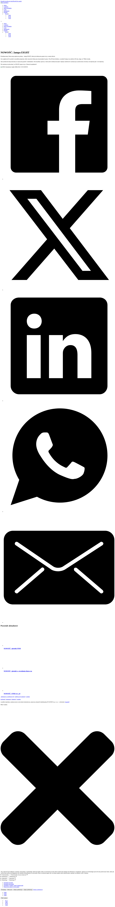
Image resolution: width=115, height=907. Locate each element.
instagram (8, 699)
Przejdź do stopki (17, 1)
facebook (3, 699)
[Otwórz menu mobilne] (1, 21)
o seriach (6, 6)
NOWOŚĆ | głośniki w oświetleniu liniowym (18, 671)
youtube (19, 699)
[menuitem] (6, 14)
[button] (57, 788)
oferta (5, 5)
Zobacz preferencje (18, 889)
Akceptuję (3, 889)
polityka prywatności (20, 696)
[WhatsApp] (59, 511)
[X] (59, 290)
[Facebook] (59, 179)
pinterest (14, 699)
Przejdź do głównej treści (7, 1)
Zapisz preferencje (28, 889)
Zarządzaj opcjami (8, 882)
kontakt (5, 12)
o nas (5, 9)
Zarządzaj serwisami (9, 884)
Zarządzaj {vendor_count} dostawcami (13, 885)
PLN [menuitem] (6, 900)
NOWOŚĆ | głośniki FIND (12, 648)
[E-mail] (59, 622)
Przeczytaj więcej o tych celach (11, 887)
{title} (5, 892)
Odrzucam (9, 889)
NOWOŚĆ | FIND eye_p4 (12, 693)
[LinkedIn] (59, 400)
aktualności (6, 11)
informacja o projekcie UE (7, 696)
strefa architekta (8, 8)
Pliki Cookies (4, 898)
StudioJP (67, 702)
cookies (28, 696)
